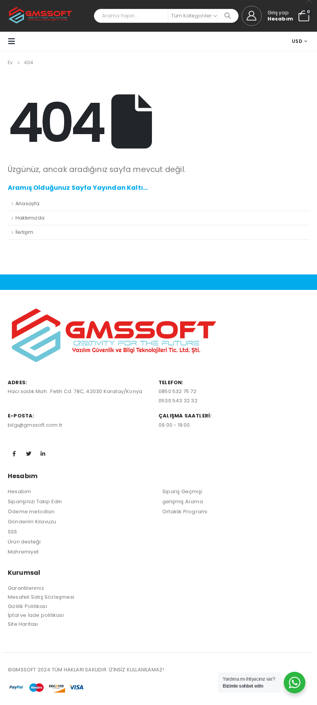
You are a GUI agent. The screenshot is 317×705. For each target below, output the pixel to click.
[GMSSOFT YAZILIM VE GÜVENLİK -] (40, 16)
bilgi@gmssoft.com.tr (35, 425)
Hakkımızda (29, 218)
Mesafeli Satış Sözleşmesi (41, 597)
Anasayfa (27, 203)
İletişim (24, 232)
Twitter (28, 454)
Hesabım (19, 491)
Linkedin (43, 454)
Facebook (14, 454)
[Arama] (228, 15)
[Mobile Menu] (14, 41)
